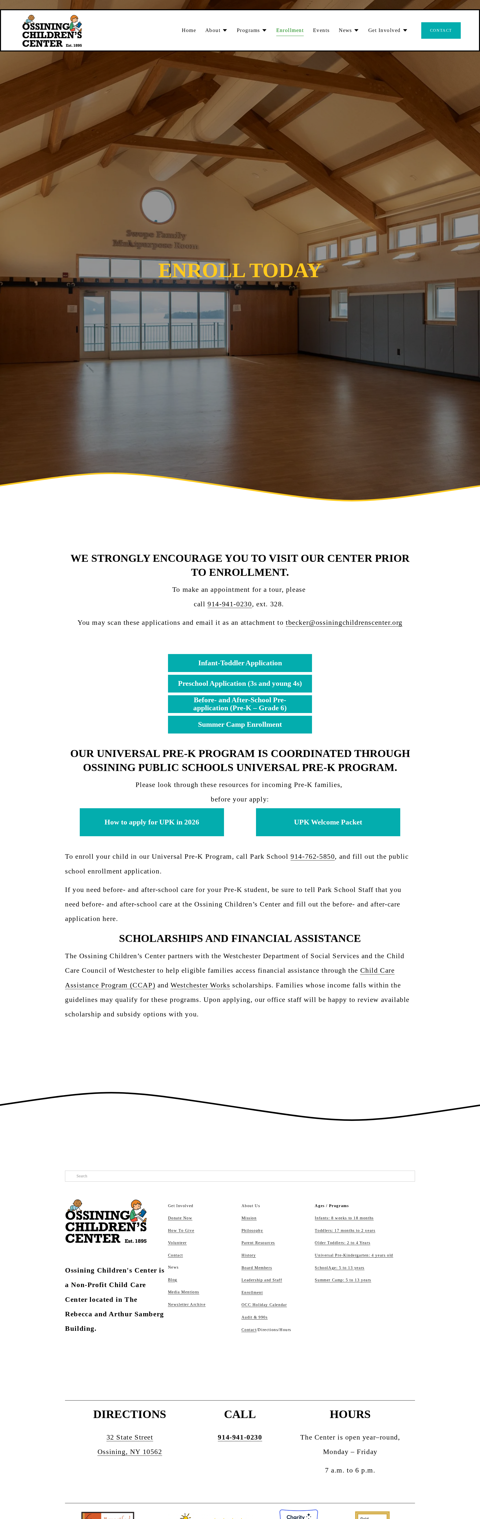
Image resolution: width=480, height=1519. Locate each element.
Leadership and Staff (262, 1280)
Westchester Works (200, 985)
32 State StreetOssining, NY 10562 (130, 1444)
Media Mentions (183, 1292)
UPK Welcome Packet (328, 822)
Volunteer (177, 1243)
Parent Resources (258, 1243)
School (321, 1268)
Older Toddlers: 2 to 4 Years (342, 1243)
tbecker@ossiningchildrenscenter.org (344, 622)
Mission (249, 1218)
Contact (441, 30)
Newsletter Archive (187, 1304)
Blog (172, 1280)
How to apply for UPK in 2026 (151, 822)
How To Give (181, 1230)
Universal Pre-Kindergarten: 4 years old (354, 1255)
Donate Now (180, 1218)
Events (321, 30)
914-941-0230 (230, 604)
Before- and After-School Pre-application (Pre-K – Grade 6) (240, 704)
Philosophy (252, 1230)
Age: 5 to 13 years (346, 1268)
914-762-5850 (312, 856)
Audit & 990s (255, 1317)
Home (189, 30)
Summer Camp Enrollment (240, 724)
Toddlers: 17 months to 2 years (345, 1230)
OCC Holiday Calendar (264, 1305)
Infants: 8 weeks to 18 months (344, 1218)
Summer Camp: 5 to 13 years (343, 1280)
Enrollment (290, 30)
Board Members (257, 1268)
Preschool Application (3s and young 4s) (240, 683)
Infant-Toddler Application (240, 663)
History (249, 1255)
